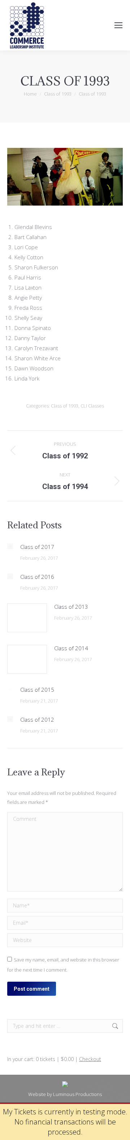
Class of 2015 (37, 689)
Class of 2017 (37, 546)
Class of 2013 (71, 606)
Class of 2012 (37, 719)
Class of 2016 (37, 576)
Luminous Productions (77, 1094)
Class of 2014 (71, 648)
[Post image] (10, 546)
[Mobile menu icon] (118, 25)
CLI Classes (92, 405)
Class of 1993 (64, 405)
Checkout (90, 1059)
